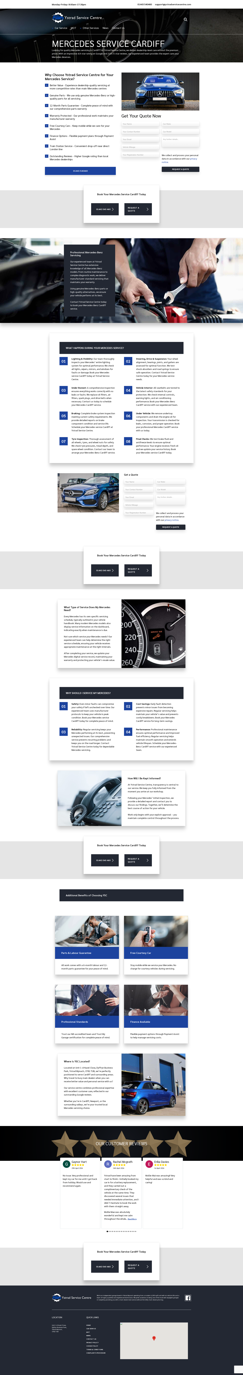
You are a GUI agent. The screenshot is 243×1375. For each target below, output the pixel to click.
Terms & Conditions (94, 1349)
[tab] (107, 1231)
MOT (73, 28)
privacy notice (171, 519)
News (105, 28)
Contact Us (118, 28)
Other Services (91, 28)
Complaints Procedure (96, 1353)
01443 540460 (144, 4)
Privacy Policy (92, 1342)
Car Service (61, 28)
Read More (132, 1219)
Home (88, 1325)
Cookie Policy (92, 1346)
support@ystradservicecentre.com (173, 4)
